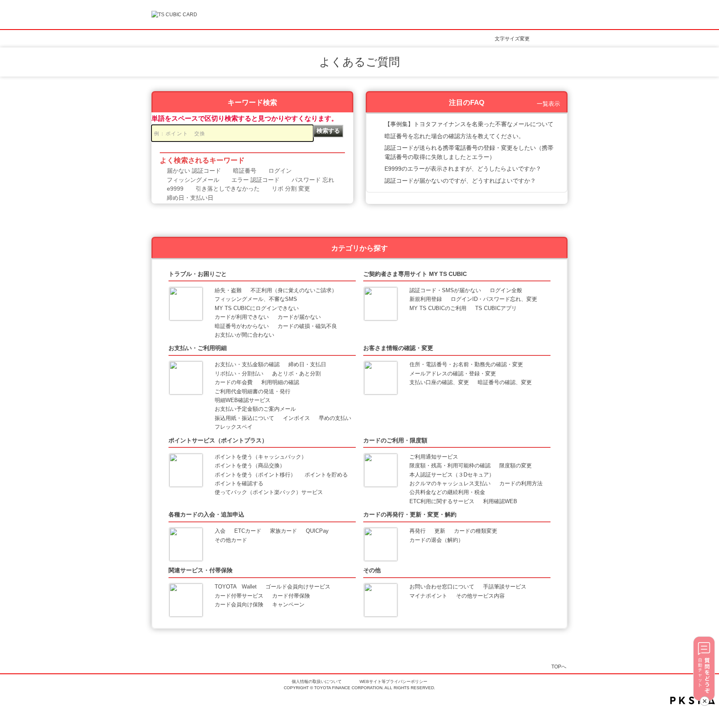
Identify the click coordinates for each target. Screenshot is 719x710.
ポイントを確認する (239, 483)
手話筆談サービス (504, 586)
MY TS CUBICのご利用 (437, 308)
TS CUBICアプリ (496, 308)
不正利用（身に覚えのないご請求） (293, 290)
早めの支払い (335, 418)
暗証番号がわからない (242, 326)
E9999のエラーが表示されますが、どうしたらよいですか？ (462, 168)
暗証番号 (244, 170)
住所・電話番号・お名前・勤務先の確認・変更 (466, 364)
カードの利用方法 (521, 483)
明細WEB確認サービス (242, 400)
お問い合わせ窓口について (441, 586)
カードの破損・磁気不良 (307, 326)
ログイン (280, 170)
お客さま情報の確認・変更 (398, 348)
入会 (220, 531)
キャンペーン (288, 604)
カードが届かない (299, 317)
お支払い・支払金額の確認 (247, 364)
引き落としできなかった (228, 188)
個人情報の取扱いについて (317, 681)
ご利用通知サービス (433, 457)
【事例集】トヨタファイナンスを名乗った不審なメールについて (468, 124)
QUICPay (317, 531)
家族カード (283, 531)
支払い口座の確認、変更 (439, 382)
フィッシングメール (193, 179)
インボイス (296, 418)
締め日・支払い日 (190, 197)
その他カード (231, 540)
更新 (439, 531)
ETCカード (247, 531)
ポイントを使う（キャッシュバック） (261, 457)
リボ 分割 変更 (291, 188)
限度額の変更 (515, 465)
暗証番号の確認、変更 (505, 382)
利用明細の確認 (280, 382)
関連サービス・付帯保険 (201, 570)
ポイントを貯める (326, 475)
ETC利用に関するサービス (441, 501)
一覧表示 (548, 103)
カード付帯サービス (239, 596)
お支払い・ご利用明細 (198, 348)
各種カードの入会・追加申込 (206, 514)
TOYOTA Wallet (236, 586)
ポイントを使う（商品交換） (250, 465)
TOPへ (558, 666)
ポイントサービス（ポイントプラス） (218, 440)
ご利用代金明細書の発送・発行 (252, 391)
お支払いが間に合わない (244, 335)
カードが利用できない (242, 317)
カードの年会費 (234, 382)
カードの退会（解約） (436, 540)
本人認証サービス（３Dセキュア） (451, 475)
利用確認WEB (500, 501)
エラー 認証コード (255, 179)
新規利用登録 (425, 299)
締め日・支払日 (307, 364)
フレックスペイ (234, 427)
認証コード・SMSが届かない (445, 290)
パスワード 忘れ (313, 179)
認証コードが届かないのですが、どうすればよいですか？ (460, 180)
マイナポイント (428, 596)
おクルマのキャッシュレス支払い (450, 483)
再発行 (417, 531)
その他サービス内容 (480, 596)
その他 (372, 570)
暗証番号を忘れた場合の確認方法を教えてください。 (454, 136)
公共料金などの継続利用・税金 (447, 492)
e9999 (175, 188)
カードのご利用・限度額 (395, 440)
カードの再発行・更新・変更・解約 (409, 514)
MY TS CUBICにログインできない (257, 308)
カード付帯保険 (291, 596)
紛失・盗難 (228, 290)
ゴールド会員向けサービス (297, 586)
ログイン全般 (506, 290)
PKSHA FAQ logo (692, 700)
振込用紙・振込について (244, 418)
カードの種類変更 (475, 531)
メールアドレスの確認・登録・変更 (452, 373)
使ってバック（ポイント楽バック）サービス (269, 492)
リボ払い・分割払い (239, 373)
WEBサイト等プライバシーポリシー (393, 681)
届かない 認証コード (194, 170)
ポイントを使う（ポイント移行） (255, 475)
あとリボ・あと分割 (296, 373)
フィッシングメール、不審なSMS (256, 299)
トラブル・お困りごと (198, 274)
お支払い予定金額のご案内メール (255, 409)
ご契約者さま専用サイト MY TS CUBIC (415, 274)
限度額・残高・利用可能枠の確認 (450, 465)
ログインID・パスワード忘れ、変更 (494, 299)
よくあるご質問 (359, 62)
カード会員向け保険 (239, 604)
